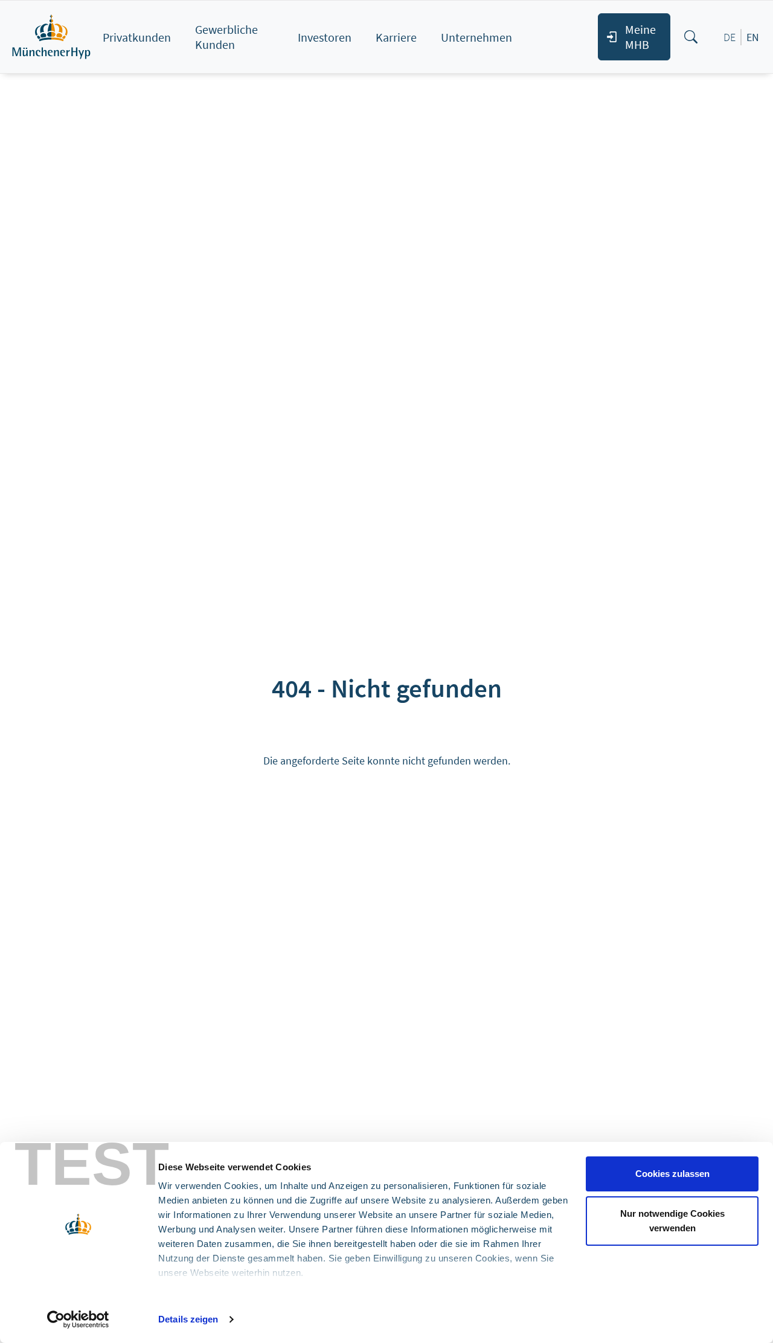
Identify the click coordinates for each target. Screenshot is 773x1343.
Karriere (396, 37)
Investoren (324, 37)
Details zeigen (188, 1319)
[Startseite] (54, 36)
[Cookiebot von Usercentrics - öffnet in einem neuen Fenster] (78, 1319)
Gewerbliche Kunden (226, 37)
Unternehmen (476, 37)
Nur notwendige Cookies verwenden (672, 1220)
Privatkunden (137, 37)
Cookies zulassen (672, 1173)
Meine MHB (640, 37)
